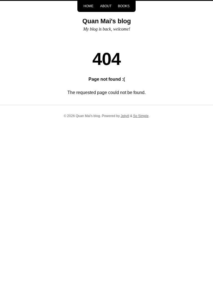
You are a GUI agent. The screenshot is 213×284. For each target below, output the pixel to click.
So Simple (141, 116)
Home (88, 6)
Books (124, 6)
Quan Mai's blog (106, 21)
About (105, 6)
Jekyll (125, 116)
